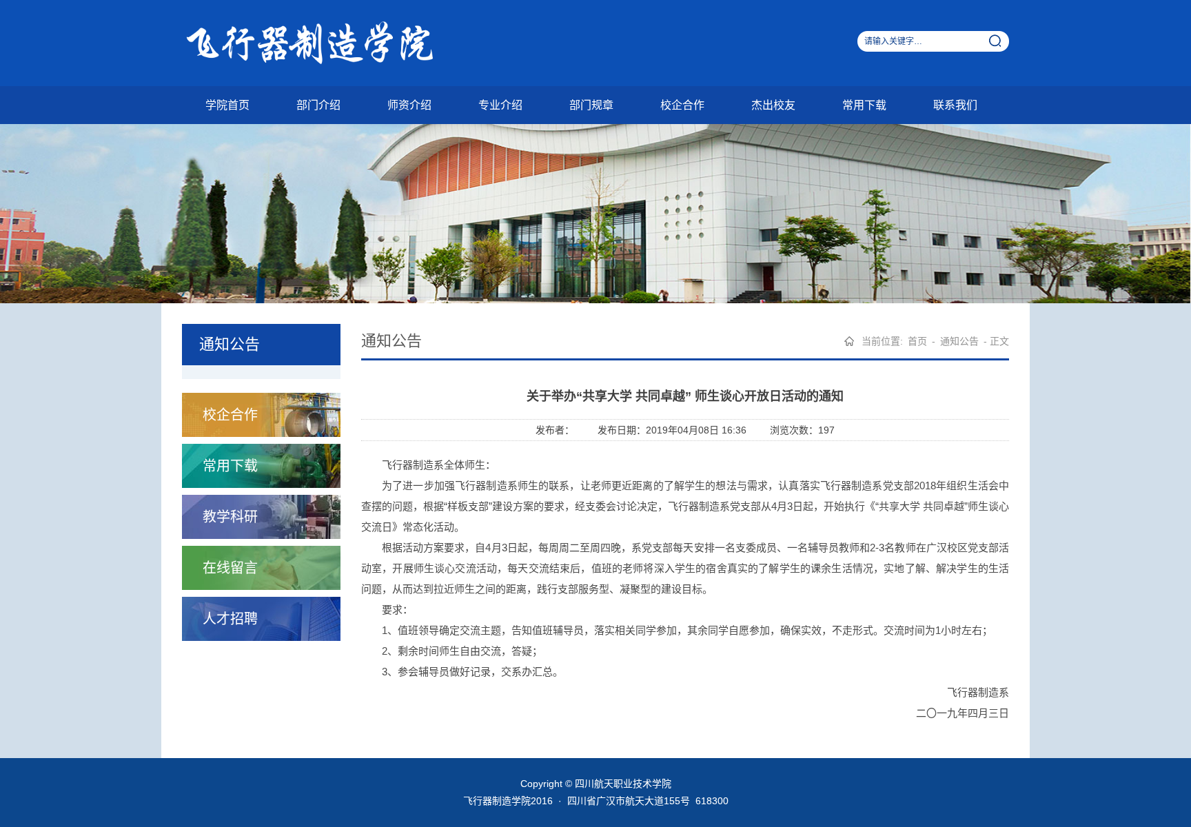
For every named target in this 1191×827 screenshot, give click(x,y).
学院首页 (227, 105)
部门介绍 (318, 105)
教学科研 (230, 516)
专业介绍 (500, 105)
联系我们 (955, 105)
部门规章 (591, 105)
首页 (917, 341)
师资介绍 (409, 105)
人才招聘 (230, 618)
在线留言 (230, 567)
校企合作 (682, 105)
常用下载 (864, 105)
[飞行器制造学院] (323, 43)
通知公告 (959, 341)
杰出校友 (773, 105)
